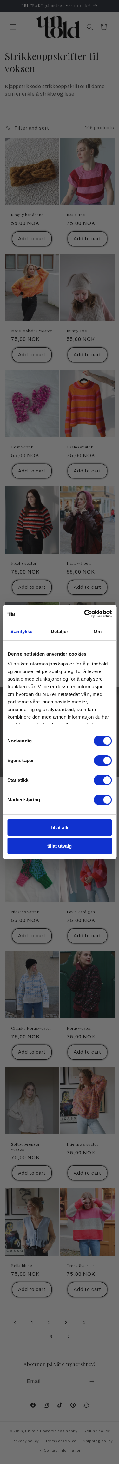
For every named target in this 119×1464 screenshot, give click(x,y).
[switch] (103, 760)
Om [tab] (98, 631)
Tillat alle (59, 827)
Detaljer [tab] (59, 631)
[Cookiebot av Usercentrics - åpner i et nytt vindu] (85, 614)
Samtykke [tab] (21, 631)
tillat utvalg (59, 846)
